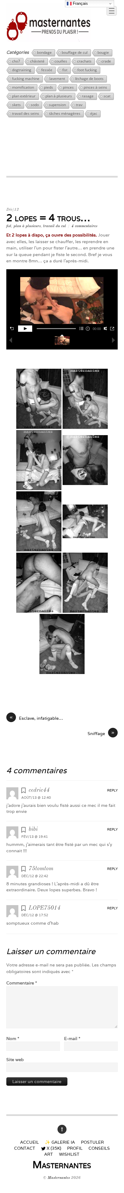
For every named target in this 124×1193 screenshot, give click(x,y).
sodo (35, 104)
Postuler (92, 1142)
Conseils (99, 1148)
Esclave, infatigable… (36, 718)
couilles (60, 61)
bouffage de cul (75, 52)
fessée (46, 69)
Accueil (29, 1142)
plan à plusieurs (58, 96)
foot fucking (87, 69)
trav (79, 104)
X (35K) (53, 1148)
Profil (74, 1148)
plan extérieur (24, 96)
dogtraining (21, 69)
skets (16, 104)
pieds (48, 87)
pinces (68, 87)
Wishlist (69, 1154)
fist (64, 69)
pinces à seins (95, 87)
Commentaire (21, 983)
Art (48, 1154)
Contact (24, 1148)
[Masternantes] (48, 39)
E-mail (72, 1038)
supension (57, 104)
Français (80, 3)
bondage (44, 52)
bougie (103, 52)
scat (107, 96)
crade (106, 61)
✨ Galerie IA (60, 1142)
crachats (84, 61)
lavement (57, 78)
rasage (88, 96)
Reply (112, 790)
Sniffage (101, 733)
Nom (12, 1038)
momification (23, 87)
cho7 (16, 61)
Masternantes (59, 1178)
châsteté (37, 61)
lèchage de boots (89, 78)
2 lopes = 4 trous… (48, 218)
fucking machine (25, 78)
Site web (15, 1059)
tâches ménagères (64, 113)
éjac (93, 113)
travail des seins (25, 113)
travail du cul (54, 226)
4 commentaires (84, 226)
